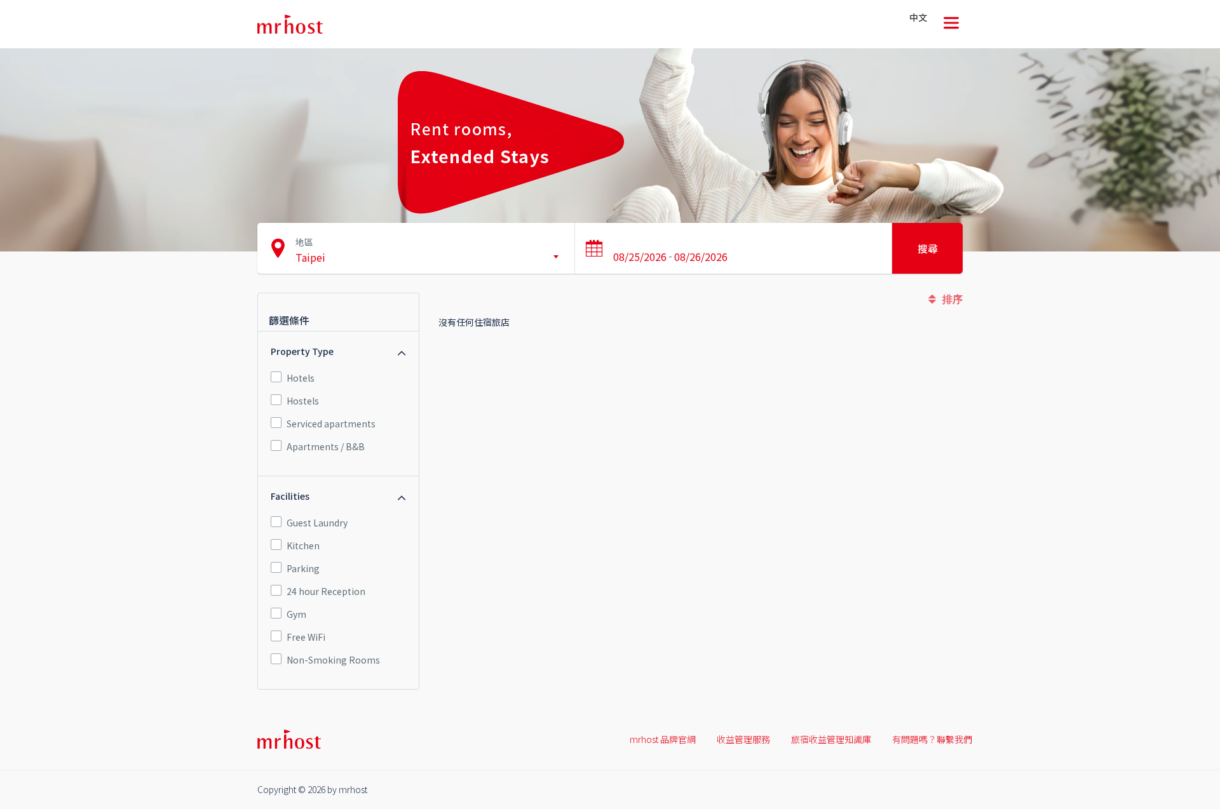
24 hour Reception (326, 591)
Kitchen (303, 545)
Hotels (301, 377)
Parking (303, 568)
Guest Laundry (317, 522)
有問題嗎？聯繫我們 (932, 739)
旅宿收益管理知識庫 (831, 739)
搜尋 (928, 248)
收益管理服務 (743, 739)
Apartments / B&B (326, 446)
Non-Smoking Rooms (333, 659)
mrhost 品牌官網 (663, 739)
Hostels (303, 400)
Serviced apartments (331, 423)
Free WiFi (306, 637)
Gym (296, 614)
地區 (304, 242)
